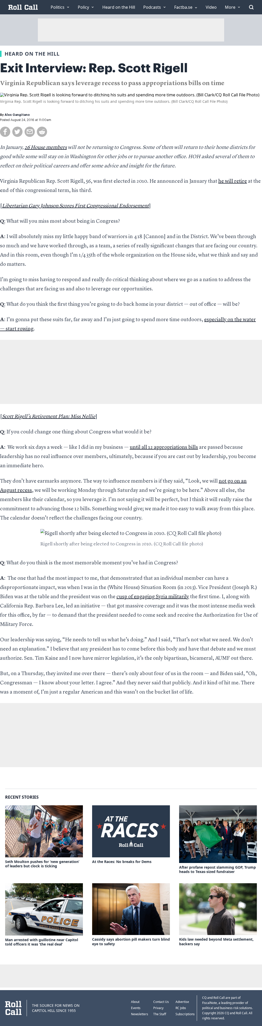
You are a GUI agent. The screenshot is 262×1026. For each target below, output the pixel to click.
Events (135, 1008)
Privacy (158, 1008)
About (135, 1002)
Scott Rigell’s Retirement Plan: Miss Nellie (48, 416)
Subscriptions (185, 1014)
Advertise (182, 1002)
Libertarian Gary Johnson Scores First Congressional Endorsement (75, 206)
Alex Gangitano (17, 114)
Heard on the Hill (32, 53)
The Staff (159, 1014)
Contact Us (161, 1002)
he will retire (232, 181)
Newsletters (139, 1014)
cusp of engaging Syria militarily (152, 597)
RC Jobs (181, 1008)
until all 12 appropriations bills (164, 447)
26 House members (46, 147)
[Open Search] (251, 7)
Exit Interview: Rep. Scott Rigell (94, 68)
